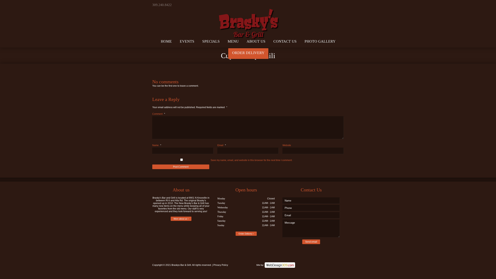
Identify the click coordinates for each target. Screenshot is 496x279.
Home (166, 41)
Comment (158, 114)
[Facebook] (333, 5)
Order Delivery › (246, 233)
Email (221, 145)
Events (187, 41)
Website (286, 145)
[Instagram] (340, 5)
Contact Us (285, 41)
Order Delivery (248, 53)
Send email (311, 241)
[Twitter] (326, 5)
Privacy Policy (220, 265)
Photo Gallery (320, 41)
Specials (211, 41)
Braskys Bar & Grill (181, 265)
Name (156, 145)
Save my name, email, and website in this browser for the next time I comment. (251, 160)
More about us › (181, 219)
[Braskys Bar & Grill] (248, 20)
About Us (256, 41)
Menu (233, 41)
